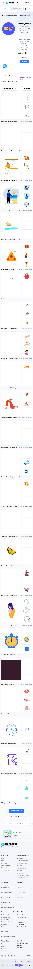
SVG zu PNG (4, 895)
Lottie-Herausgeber (6, 892)
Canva (19, 887)
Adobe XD (20, 897)
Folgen (24, 57)
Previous (5, 834)
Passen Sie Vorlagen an (23, 877)
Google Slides (21, 892)
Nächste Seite (15, 810)
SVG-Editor (4, 890)
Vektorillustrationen (22, 863)
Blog (2, 858)
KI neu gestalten (5, 897)
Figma (19, 885)
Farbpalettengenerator (7, 907)
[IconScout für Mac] (18, 948)
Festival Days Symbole (24, 37)
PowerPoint (20, 890)
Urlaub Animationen (21, 823)
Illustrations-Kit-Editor (7, 885)
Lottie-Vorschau (5, 905)
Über (2, 860)
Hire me (24, 61)
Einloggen (27, 2)
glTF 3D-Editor (5, 887)
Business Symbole (25, 39)
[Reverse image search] (25, 8)
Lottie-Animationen (10, 81)
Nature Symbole (24, 41)
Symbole (6, 76)
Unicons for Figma (22, 895)
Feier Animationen (8, 823)
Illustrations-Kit (21, 868)
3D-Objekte (20, 858)
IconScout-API (5, 900)
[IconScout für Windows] (21, 948)
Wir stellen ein (5, 870)
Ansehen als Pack (9, 88)
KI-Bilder (19, 865)
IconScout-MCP (5, 902)
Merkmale (4, 863)
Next (27, 834)
